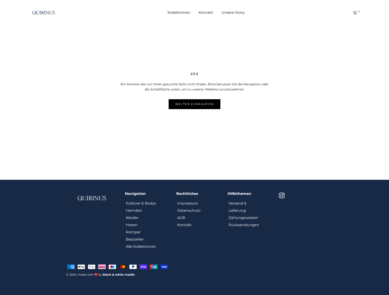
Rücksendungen (243, 225)
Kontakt (206, 12)
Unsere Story (233, 12)
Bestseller (135, 239)
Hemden (134, 210)
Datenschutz (189, 210)
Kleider (132, 218)
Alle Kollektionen (141, 246)
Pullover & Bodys (141, 203)
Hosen (132, 225)
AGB (181, 218)
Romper (133, 232)
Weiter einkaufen (194, 104)
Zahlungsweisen (243, 218)
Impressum (187, 203)
